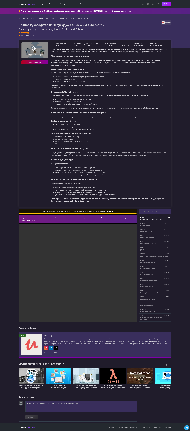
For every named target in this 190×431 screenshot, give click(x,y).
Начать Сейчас (35, 62)
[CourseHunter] (27, 4)
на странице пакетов (122, 11)
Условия (168, 427)
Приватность (157, 427)
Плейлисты (145, 427)
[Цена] (158, 4)
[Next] (170, 365)
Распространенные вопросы (128, 427)
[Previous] (166, 365)
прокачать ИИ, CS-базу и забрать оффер (51, 11)
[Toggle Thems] (153, 4)
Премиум (109, 211)
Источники (53, 4)
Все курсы (63, 4)
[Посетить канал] (186, 427)
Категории (41, 4)
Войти (166, 4)
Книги (82, 4)
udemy (48, 335)
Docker (76, 45)
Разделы (73, 4)
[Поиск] (143, 4)
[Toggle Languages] (148, 4)
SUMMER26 (98, 11)
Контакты (111, 427)
